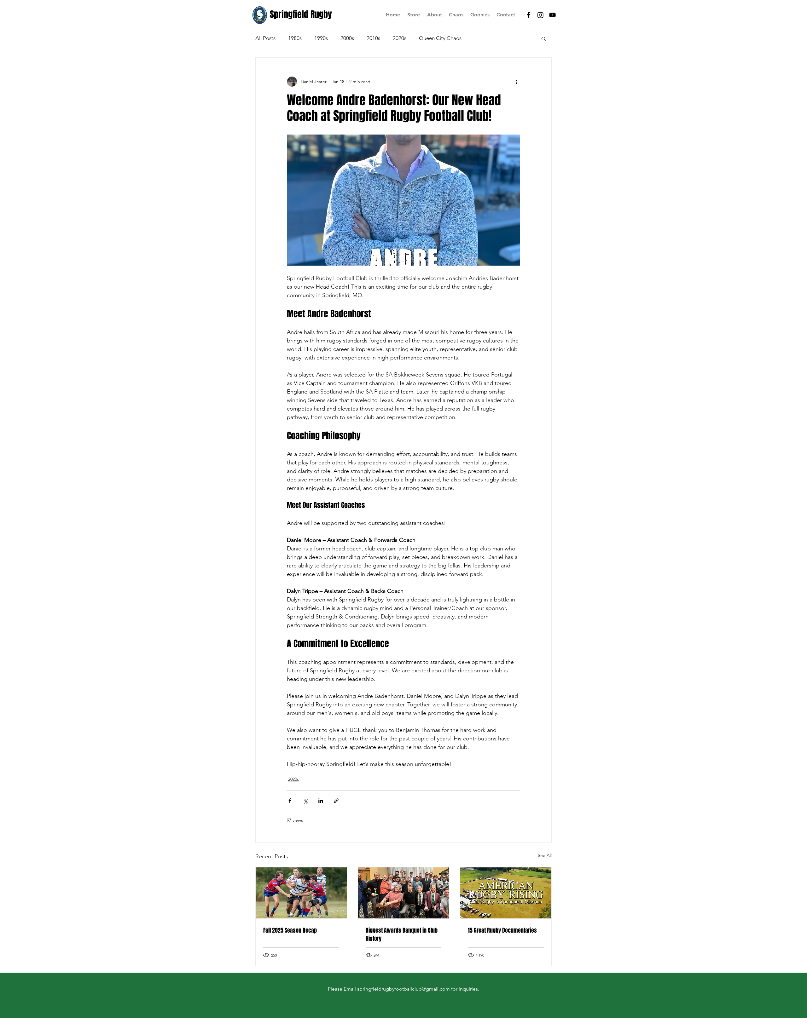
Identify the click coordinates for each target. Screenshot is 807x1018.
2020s (399, 38)
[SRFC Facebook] (528, 15)
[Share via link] (336, 801)
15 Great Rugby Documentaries (502, 930)
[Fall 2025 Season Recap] (301, 892)
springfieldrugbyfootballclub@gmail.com (403, 989)
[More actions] (516, 81)
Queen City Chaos (440, 38)
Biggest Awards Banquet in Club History (402, 934)
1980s (295, 38)
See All (545, 855)
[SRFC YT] (552, 15)
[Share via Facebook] (290, 801)
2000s (347, 38)
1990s (321, 38)
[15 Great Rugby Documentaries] (505, 892)
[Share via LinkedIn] (321, 801)
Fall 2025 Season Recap (290, 930)
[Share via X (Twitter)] (305, 801)
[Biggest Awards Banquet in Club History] (403, 892)
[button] (544, 38)
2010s (373, 38)
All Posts (265, 38)
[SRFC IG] (540, 15)
